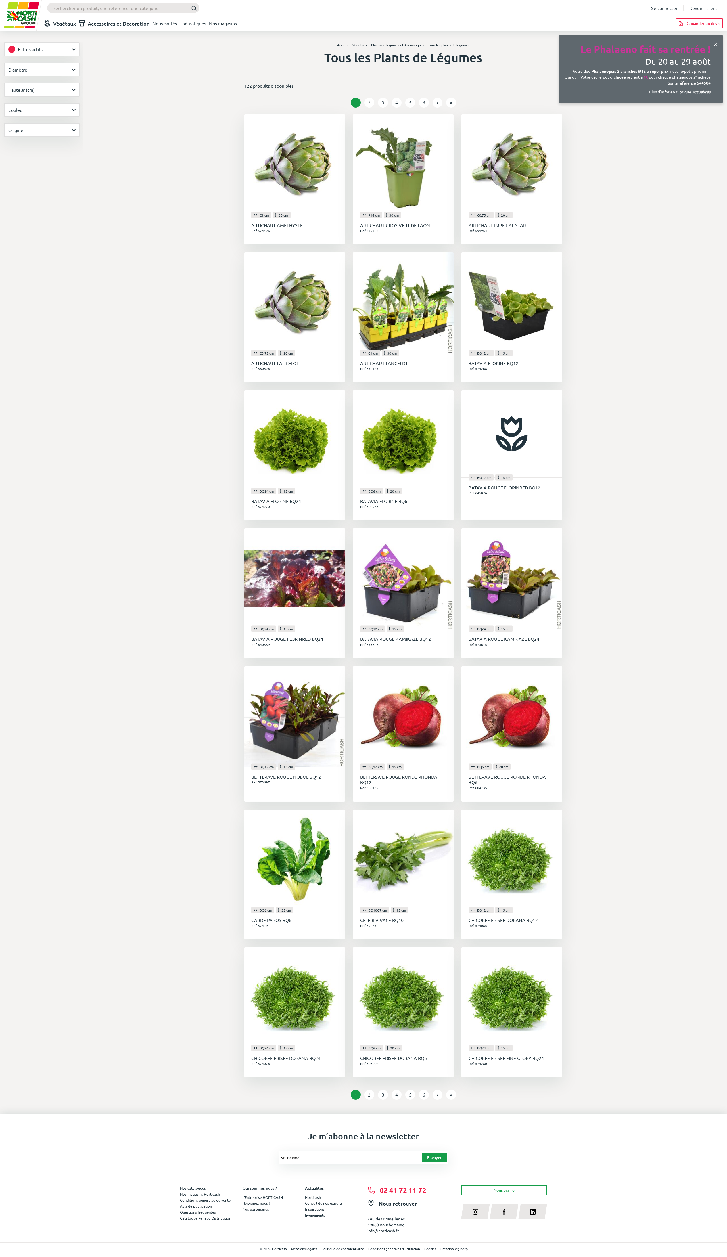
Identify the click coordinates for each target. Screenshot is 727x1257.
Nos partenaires (256, 1209)
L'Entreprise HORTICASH (263, 1197)
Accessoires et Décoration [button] (119, 23)
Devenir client (703, 8)
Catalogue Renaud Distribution (205, 1218)
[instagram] (475, 1211)
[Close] (715, 44)
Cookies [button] (430, 1248)
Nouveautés (164, 23)
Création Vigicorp (454, 1248)
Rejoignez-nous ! (256, 1203)
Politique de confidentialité (342, 1248)
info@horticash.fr (383, 1230)
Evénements (315, 1215)
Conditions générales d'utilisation (394, 1248)
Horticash (313, 1197)
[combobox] (123, 8)
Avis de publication (196, 1206)
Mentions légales (304, 1248)
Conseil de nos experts (324, 1203)
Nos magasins (223, 23)
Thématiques (193, 23)
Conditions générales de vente (205, 1200)
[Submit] (192, 8)
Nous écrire (504, 1190)
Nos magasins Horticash (200, 1194)
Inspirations (315, 1209)
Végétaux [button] (64, 23)
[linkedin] (532, 1211)
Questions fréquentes (198, 1212)
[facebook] (504, 1211)
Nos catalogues (193, 1188)
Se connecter (664, 8)
